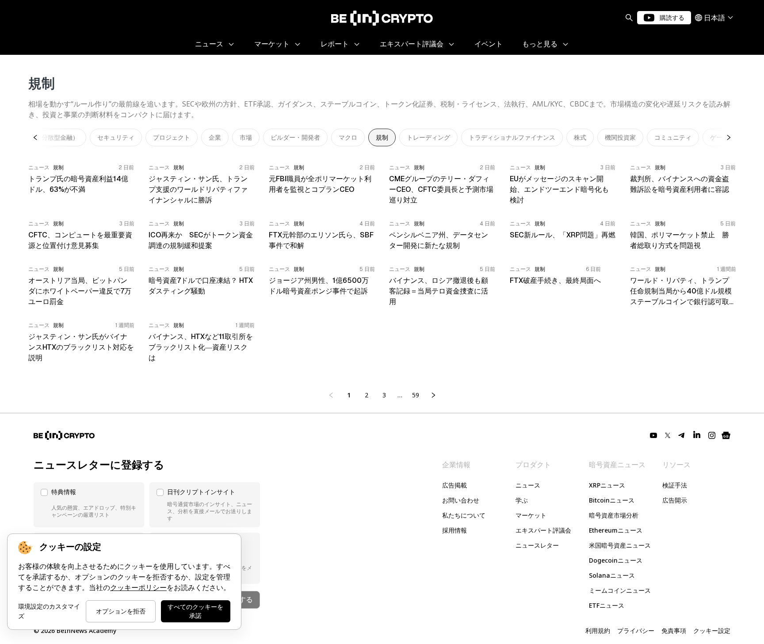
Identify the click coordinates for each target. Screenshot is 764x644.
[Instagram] (711, 435)
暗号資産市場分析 (613, 515)
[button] (89, 504)
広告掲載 (454, 485)
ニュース (528, 485)
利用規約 (597, 630)
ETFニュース (606, 605)
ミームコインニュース (620, 590)
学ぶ (522, 500)
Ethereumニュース (615, 530)
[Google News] (726, 435)
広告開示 (674, 500)
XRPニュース (607, 485)
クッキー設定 (711, 630)
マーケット (531, 515)
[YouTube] (653, 435)
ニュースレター (537, 545)
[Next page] (433, 395)
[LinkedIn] (696, 435)
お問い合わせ (460, 500)
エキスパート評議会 (543, 530)
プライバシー (635, 630)
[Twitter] (667, 435)
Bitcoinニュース (611, 500)
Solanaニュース (612, 575)
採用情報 (454, 530)
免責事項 (673, 630)
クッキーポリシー (138, 587)
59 (415, 395)
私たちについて (463, 515)
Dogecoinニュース (615, 560)
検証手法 (674, 485)
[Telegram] (681, 435)
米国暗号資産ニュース (620, 545)
